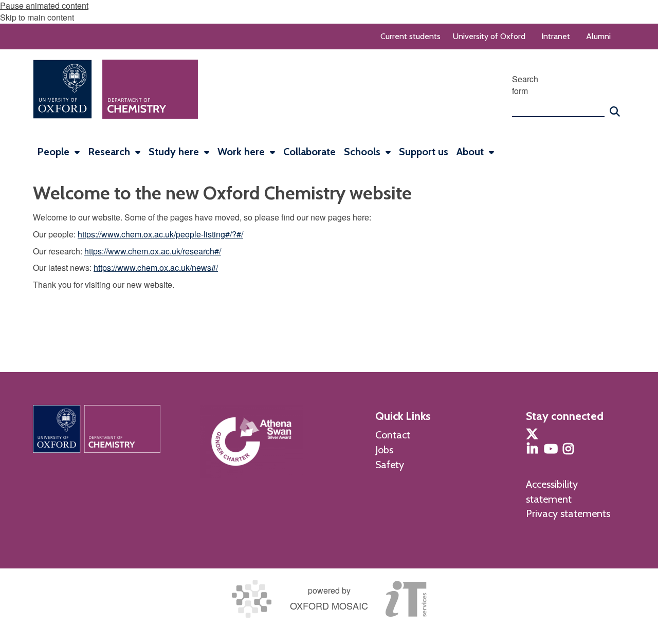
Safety (389, 464)
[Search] (615, 107)
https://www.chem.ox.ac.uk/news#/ (156, 267)
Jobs (384, 450)
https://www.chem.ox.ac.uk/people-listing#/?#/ (160, 234)
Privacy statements (568, 513)
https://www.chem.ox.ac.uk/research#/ (152, 251)
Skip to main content (37, 17)
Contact (392, 435)
